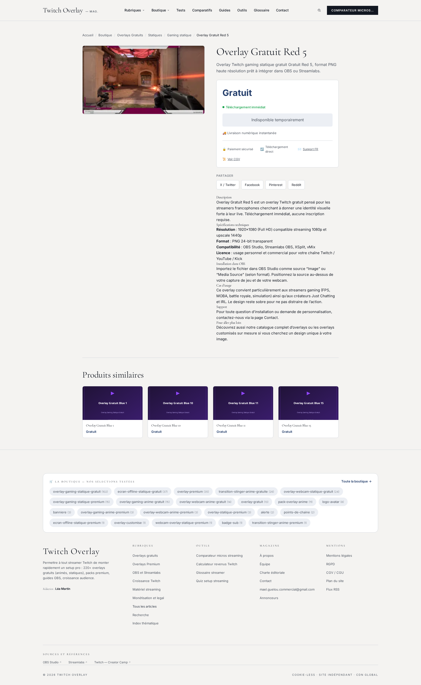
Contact (282, 10)
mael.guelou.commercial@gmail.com (287, 589)
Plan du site (335, 581)
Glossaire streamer (210, 572)
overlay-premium (193, 491)
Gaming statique (179, 35)
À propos (267, 555)
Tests (180, 10)
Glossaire (261, 10)
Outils (242, 10)
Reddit (296, 185)
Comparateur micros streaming (219, 555)
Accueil (87, 35)
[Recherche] (319, 10)
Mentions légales (339, 555)
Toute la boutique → (356, 481)
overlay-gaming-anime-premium (107, 512)
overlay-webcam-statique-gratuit (311, 491)
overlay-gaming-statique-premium (81, 502)
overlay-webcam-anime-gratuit (205, 502)
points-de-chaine (299, 512)
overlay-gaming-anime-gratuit (145, 502)
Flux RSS (332, 589)
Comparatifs (202, 10)
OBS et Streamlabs (147, 572)
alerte (267, 512)
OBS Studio (52, 662)
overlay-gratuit (254, 502)
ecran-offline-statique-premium (79, 523)
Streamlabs (77, 662)
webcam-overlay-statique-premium (183, 523)
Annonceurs (269, 598)
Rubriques (132, 10)
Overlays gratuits (145, 555)
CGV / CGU (335, 572)
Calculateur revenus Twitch (216, 564)
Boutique (159, 10)
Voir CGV (234, 159)
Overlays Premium (146, 564)
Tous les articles (145, 606)
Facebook (252, 185)
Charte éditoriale (272, 572)
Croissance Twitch (146, 581)
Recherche (141, 615)
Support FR (310, 149)
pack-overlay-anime (295, 502)
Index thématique (146, 623)
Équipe (265, 564)
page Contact (266, 317)
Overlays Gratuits (130, 35)
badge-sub (232, 523)
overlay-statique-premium (229, 512)
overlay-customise (130, 523)
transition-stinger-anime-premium (279, 523)
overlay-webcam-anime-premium (171, 512)
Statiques (155, 35)
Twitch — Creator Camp (112, 662)
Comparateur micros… (352, 10)
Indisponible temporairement (277, 119)
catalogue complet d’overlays (282, 327)
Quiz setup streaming (212, 581)
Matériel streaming (147, 589)
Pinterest (275, 185)
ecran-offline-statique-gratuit (143, 491)
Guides (224, 10)
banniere (62, 512)
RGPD (330, 564)
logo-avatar (333, 502)
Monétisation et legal (148, 598)
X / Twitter (228, 185)
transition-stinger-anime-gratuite (246, 491)
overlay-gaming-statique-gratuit (80, 491)
